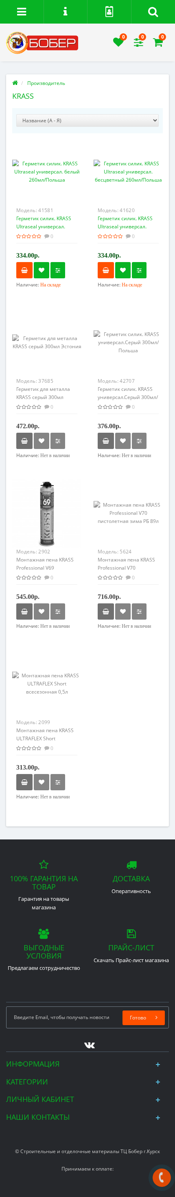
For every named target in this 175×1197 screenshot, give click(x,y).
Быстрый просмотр (47, 175)
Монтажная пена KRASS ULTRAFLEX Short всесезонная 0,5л (45, 738)
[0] (118, 44)
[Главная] (15, 83)
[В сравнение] (57, 270)
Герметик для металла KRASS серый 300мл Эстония (43, 397)
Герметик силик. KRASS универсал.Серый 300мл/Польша (128, 397)
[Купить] (24, 270)
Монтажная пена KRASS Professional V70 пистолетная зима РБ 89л (128, 567)
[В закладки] (41, 270)
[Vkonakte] (87, 1043)
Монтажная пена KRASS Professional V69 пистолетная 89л (45, 567)
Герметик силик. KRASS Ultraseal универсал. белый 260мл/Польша (43, 226)
